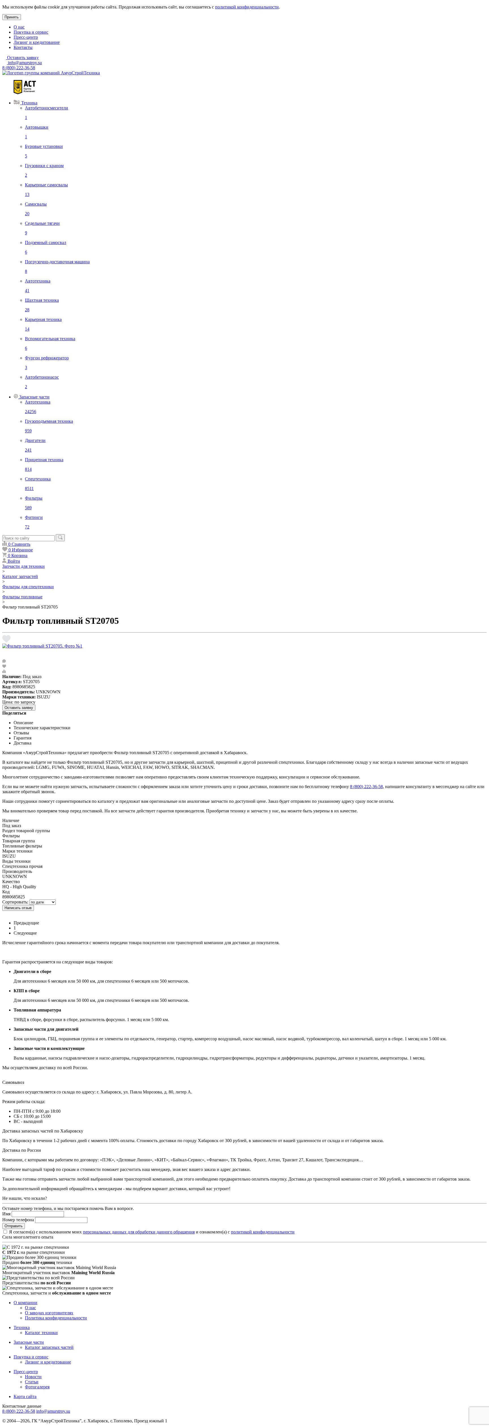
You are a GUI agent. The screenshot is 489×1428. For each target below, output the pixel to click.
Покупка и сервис (31, 32)
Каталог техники (41, 1332)
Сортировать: (15, 901)
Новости (33, 1376)
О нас (19, 27)
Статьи (31, 1381)
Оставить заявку (19, 708)
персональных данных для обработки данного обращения (139, 1231)
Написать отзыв (18, 908)
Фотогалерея (37, 1386)
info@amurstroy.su (24, 62)
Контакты (23, 47)
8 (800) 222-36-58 (18, 67)
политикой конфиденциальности (247, 7)
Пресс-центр (26, 37)
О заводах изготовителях (49, 1312)
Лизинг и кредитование (37, 42)
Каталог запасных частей (49, 1347)
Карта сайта (25, 1396)
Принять (12, 17)
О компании (25, 1302)
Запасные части (29, 1342)
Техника (22, 1327)
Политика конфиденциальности (56, 1317)
